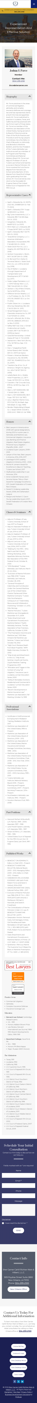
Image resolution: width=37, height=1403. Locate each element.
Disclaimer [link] (8, 1392)
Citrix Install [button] (18, 1374)
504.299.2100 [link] (19, 12)
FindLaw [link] (18, 1397)
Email (18, 1181)
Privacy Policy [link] (26, 1392)
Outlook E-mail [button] (18, 1353)
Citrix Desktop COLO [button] (18, 1367)
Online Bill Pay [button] (18, 1346)
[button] (33, 4)
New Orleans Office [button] (18, 1289)
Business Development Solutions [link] (17, 1394)
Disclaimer (6, 1219)
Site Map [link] (16, 1392)
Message (18, 1201)
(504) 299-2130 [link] (18, 81)
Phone (18, 1191)
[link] (15, 4)
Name (18, 1171)
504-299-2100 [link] (22, 1283)
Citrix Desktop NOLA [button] (18, 1360)
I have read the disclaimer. (16, 1223)
